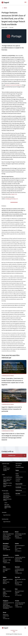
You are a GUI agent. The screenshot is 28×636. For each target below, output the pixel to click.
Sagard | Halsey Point (7, 479)
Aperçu (6, 502)
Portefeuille (18, 487)
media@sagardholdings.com (11, 198)
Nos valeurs (18, 465)
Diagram (5, 466)
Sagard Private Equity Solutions (7, 500)
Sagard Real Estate (6, 515)
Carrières (18, 480)
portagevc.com (13, 194)
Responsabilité (19, 483)
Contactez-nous (11, 455)
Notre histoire (19, 463)
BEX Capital (7, 504)
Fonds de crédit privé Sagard (7, 486)
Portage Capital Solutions (6, 470)
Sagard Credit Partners (7, 477)
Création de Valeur (20, 467)
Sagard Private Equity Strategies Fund (8, 507)
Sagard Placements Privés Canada (6, 497)
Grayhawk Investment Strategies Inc (13, 85)
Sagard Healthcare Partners (6, 481)
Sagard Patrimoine (6, 521)
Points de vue (19, 490)
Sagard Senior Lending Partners (7, 484)
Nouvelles (18, 493)
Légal (14, 631)
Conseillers (18, 479)
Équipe (17, 473)
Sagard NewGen (6, 495)
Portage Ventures (6, 468)
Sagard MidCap (6, 493)
